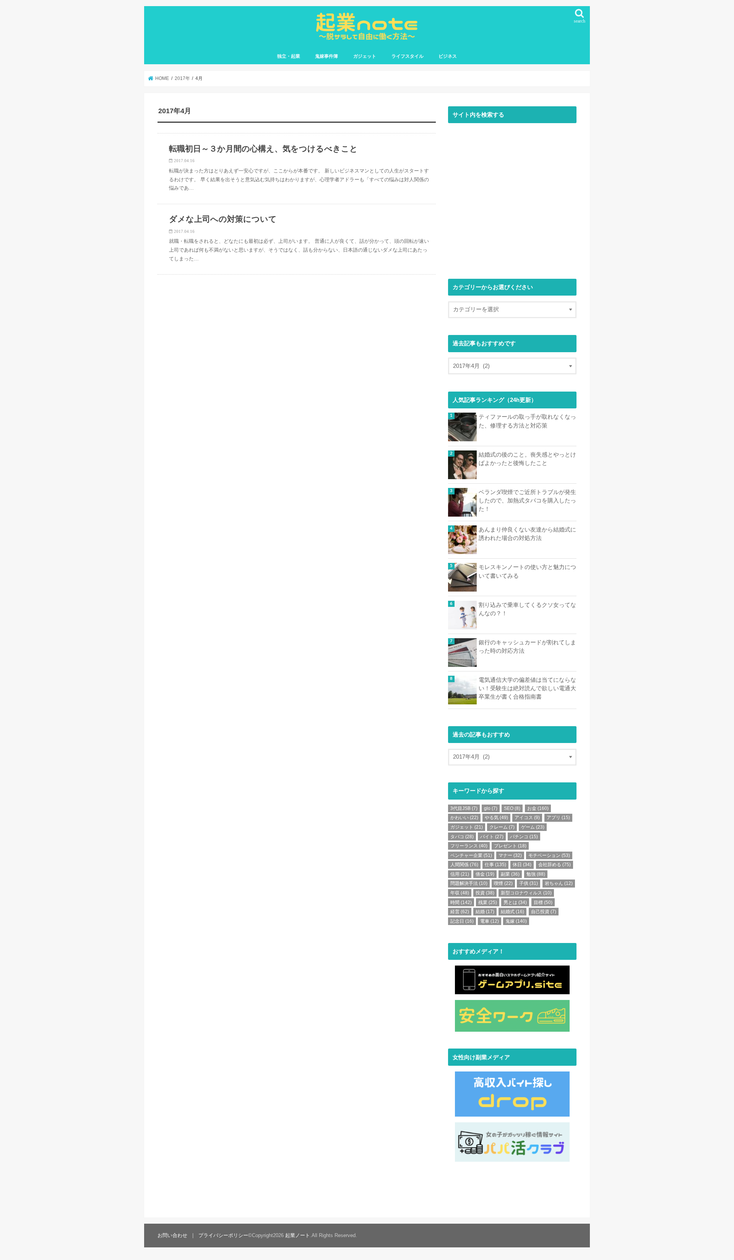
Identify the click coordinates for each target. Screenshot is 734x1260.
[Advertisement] (512, 199)
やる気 (496, 817)
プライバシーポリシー (223, 1235)
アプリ (558, 817)
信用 (459, 874)
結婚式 (512, 911)
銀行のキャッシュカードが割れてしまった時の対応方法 (527, 646)
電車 (489, 921)
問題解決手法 (468, 883)
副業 (510, 874)
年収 (459, 893)
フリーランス (468, 846)
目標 (543, 902)
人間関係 (464, 864)
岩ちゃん (559, 883)
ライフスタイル (407, 56)
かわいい (464, 817)
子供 (528, 883)
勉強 (535, 874)
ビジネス (447, 56)
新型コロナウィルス (526, 893)
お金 (538, 808)
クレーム (502, 827)
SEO (512, 808)
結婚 (485, 911)
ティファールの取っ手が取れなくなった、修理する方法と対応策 (527, 421)
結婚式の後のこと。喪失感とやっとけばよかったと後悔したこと (527, 459)
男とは (515, 902)
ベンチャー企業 (471, 855)
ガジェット (364, 56)
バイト (491, 836)
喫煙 (503, 883)
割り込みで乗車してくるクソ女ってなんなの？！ (527, 609)
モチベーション (549, 855)
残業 (487, 902)
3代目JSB (463, 808)
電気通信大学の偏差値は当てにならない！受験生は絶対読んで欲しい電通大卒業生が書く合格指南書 (527, 688)
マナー (510, 855)
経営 (459, 911)
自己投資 (543, 911)
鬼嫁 (516, 921)
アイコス (527, 817)
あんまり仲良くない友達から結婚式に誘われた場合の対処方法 (527, 534)
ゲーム (532, 827)
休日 (522, 864)
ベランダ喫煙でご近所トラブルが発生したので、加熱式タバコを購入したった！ (527, 500)
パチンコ (524, 836)
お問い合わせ (172, 1235)
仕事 (495, 864)
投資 (485, 893)
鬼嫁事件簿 (326, 56)
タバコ (462, 836)
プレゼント (510, 846)
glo (490, 808)
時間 (461, 902)
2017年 (182, 78)
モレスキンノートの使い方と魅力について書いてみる (527, 571)
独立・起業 (288, 56)
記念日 (462, 921)
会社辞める (554, 864)
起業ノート (297, 1235)
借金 (485, 874)
